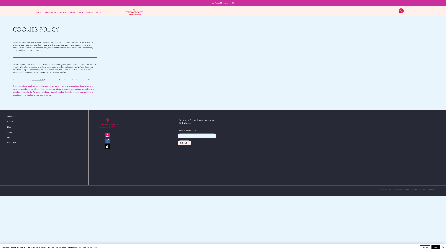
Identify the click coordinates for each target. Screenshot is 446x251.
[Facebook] (107, 141)
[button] (223, 3)
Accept (435, 247)
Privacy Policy (92, 247)
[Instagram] (107, 135)
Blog (9, 127)
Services (10, 116)
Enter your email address (187, 130)
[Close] (443, 247)
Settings (425, 247)
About (9, 132)
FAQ (9, 137)
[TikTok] (107, 146)
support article (38, 80)
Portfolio (10, 122)
